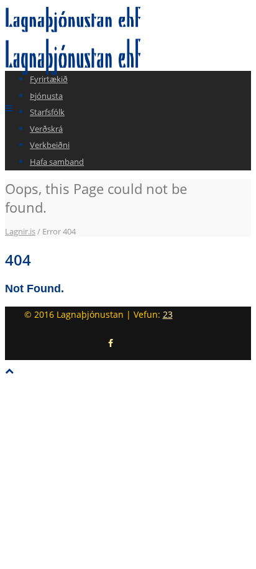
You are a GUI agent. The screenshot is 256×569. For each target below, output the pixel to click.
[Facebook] (110, 343)
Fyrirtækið (49, 79)
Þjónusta (46, 95)
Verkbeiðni (50, 144)
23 (168, 314)
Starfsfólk (47, 112)
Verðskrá (46, 128)
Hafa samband (57, 161)
